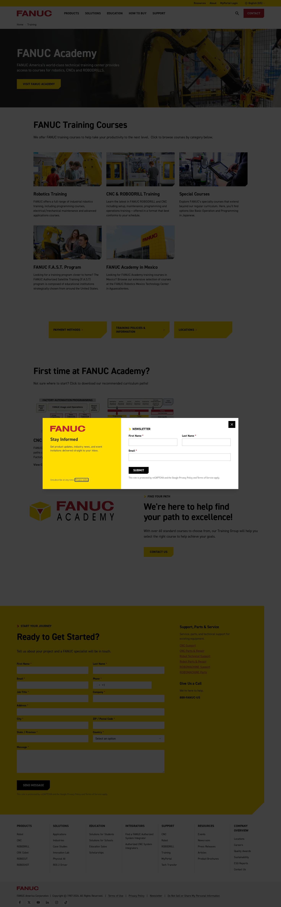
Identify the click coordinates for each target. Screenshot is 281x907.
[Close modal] (231, 424)
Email (133, 451)
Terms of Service (205, 477)
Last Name (189, 436)
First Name (136, 436)
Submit (138, 470)
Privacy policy (81, 479)
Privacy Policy (186, 477)
